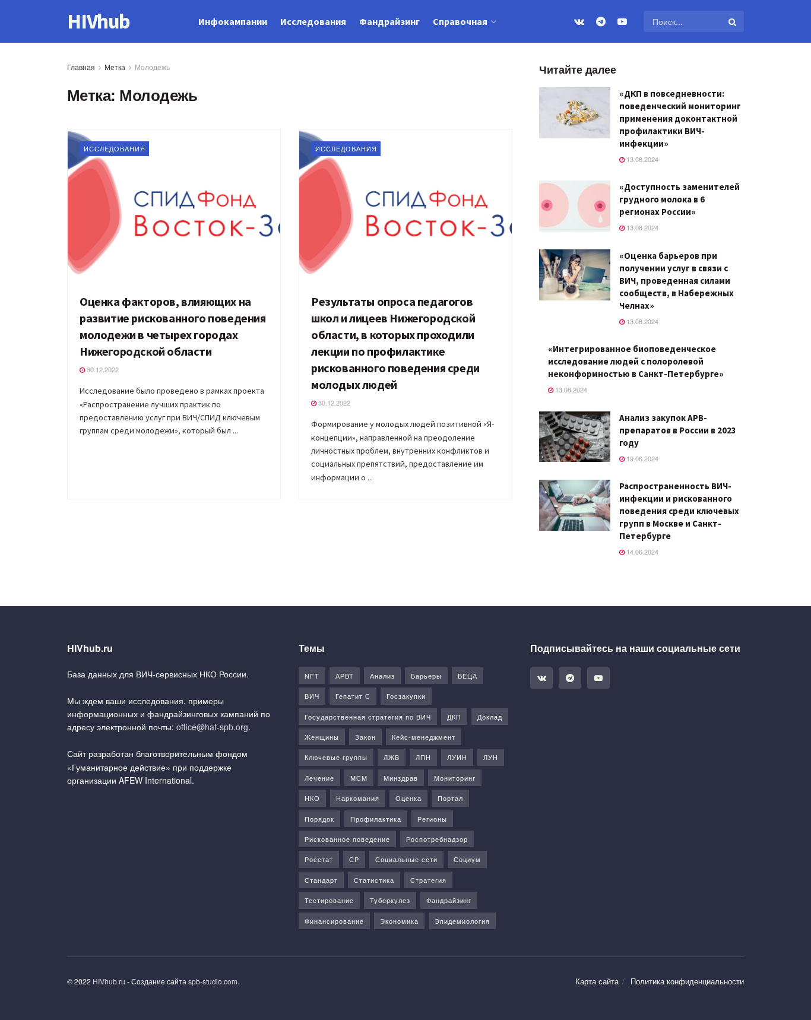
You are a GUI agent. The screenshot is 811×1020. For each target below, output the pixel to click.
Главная (81, 67)
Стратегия (428, 880)
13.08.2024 (641, 159)
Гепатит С (352, 696)
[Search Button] (733, 21)
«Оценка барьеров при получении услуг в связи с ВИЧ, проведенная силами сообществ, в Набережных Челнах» (676, 280)
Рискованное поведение (347, 839)
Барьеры (426, 675)
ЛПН (423, 757)
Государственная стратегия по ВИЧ (368, 716)
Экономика (399, 921)
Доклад (489, 716)
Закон (365, 737)
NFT (312, 675)
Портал (450, 798)
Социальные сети (406, 859)
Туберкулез (390, 900)
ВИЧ (312, 696)
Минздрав (401, 778)
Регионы (432, 818)
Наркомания (357, 798)
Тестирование (329, 900)
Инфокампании (232, 21)
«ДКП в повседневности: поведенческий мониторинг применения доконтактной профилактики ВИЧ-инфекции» (680, 118)
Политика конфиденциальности (687, 981)
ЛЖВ (392, 757)
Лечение (319, 778)
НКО (312, 798)
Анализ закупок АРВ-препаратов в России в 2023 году (677, 430)
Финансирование (334, 921)
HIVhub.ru (109, 981)
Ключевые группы (336, 757)
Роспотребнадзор (437, 839)
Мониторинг (455, 778)
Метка (114, 67)
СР (354, 859)
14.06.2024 (641, 551)
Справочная (460, 21)
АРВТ (344, 675)
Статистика (374, 880)
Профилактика (375, 818)
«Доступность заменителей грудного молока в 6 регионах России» (679, 199)
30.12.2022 (102, 369)
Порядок (319, 818)
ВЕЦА (467, 675)
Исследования (313, 21)
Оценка (408, 798)
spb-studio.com (212, 981)
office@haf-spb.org (212, 727)
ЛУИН (457, 757)
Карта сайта (597, 981)
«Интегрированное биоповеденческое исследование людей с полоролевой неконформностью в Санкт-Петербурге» (636, 361)
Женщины (322, 737)
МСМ (359, 778)
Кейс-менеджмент (423, 737)
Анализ (382, 675)
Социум (467, 859)
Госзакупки (406, 696)
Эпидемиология (462, 921)
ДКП (454, 716)
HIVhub (98, 21)
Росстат (319, 859)
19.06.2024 (641, 458)
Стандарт (321, 880)
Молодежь (152, 67)
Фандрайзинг (389, 21)
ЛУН (490, 757)
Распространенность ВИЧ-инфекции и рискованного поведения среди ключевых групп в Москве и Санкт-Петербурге (679, 510)
